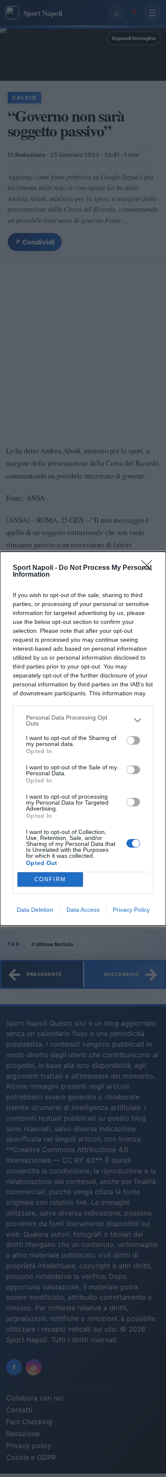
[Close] (149, 568)
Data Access (83, 909)
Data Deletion (35, 909)
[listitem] (83, 720)
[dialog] (83, 739)
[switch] (133, 740)
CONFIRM (50, 879)
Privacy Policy (131, 909)
